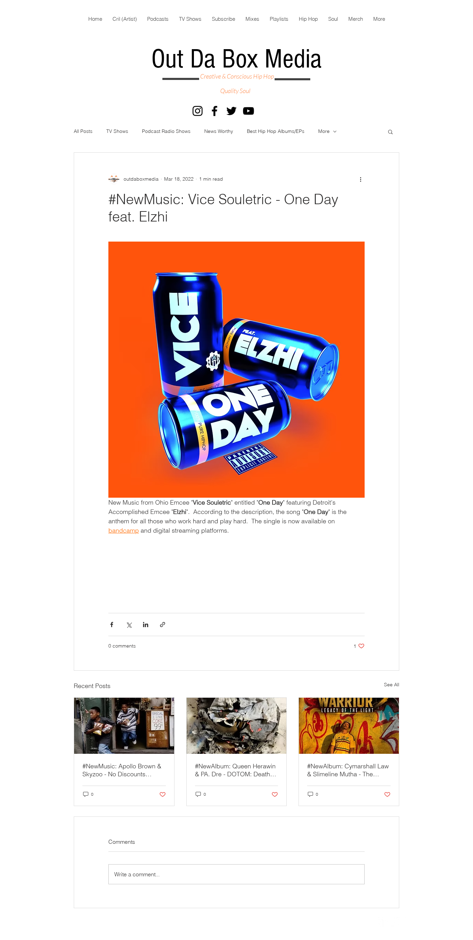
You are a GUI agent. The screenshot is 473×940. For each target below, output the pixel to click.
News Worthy (218, 131)
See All (391, 684)
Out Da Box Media (236, 59)
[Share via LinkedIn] (145, 624)
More (324, 131)
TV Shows (117, 131)
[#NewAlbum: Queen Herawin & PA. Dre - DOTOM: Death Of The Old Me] (237, 726)
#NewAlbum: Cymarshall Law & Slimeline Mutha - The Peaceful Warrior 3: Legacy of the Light (348, 770)
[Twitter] (231, 111)
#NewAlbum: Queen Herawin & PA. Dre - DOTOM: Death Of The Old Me (235, 770)
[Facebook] (214, 111)
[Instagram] (197, 111)
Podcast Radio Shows (166, 131)
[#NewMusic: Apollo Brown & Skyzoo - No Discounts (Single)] (124, 726)
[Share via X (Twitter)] (128, 624)
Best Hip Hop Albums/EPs (275, 131)
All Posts (83, 131)
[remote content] (236, 565)
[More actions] (360, 179)
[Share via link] (162, 624)
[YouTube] (248, 111)
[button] (390, 131)
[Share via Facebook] (111, 624)
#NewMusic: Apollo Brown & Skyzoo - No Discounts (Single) (121, 770)
